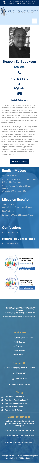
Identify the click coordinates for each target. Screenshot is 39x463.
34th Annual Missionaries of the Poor (19, 436)
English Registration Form (23, 338)
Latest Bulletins (19, 350)
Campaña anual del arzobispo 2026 (19, 443)
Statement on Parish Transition (19, 431)
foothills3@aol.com (19, 100)
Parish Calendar (19, 342)
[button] (34, 21)
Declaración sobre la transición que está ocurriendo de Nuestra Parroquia (19, 423)
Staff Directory (19, 346)
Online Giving (18, 354)
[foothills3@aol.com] (19, 94)
